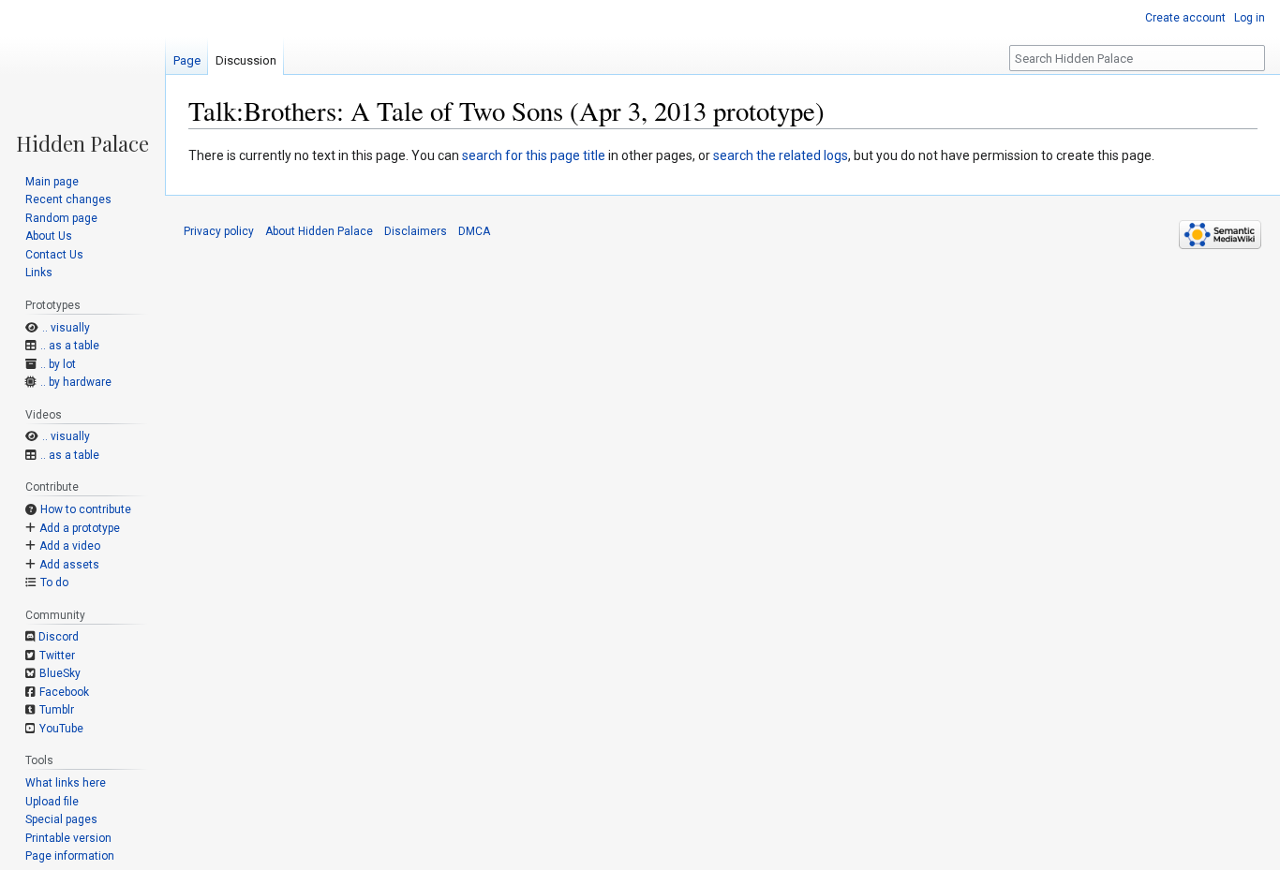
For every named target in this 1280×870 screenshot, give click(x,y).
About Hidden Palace (319, 231)
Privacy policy (219, 231)
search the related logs (780, 155)
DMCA (474, 231)
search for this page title (533, 155)
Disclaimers (415, 231)
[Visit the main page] (82, 77)
